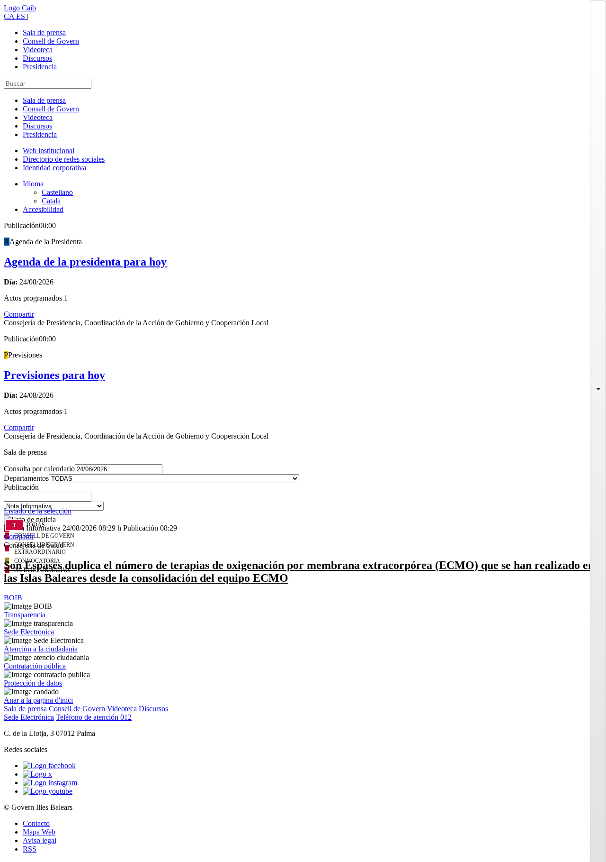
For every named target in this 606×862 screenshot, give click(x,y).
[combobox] (303, 499)
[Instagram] (50, 783)
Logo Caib (20, 8)
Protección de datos (33, 683)
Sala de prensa (44, 32)
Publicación (21, 487)
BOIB (13, 598)
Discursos (37, 58)
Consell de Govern (51, 41)
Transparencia (24, 615)
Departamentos (26, 478)
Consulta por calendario (39, 469)
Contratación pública (35, 666)
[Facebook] (49, 765)
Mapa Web (39, 832)
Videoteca (38, 50)
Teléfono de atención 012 (94, 717)
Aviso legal (39, 840)
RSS (29, 849)
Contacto (36, 823)
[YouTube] (47, 791)
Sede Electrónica (29, 632)
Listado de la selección (37, 511)
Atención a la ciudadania (41, 649)
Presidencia (40, 67)
